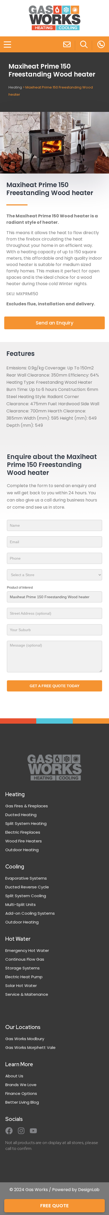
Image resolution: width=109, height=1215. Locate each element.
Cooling (14, 866)
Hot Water (18, 938)
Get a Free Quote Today (54, 686)
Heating (15, 87)
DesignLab (88, 1190)
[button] (4, 45)
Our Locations (22, 1027)
